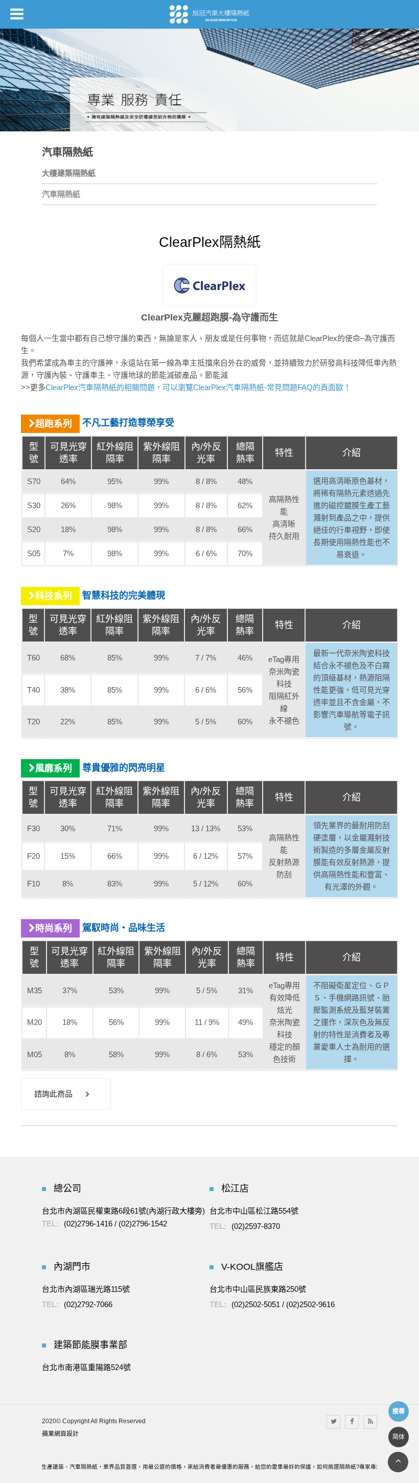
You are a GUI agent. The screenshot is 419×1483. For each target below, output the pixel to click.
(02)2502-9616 (310, 1304)
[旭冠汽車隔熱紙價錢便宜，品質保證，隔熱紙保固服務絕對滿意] (209, 14)
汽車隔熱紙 (61, 194)
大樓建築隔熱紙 (69, 173)
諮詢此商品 (53, 1093)
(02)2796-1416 (88, 1223)
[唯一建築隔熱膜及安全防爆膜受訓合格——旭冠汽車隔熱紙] (209, 79)
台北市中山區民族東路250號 (258, 1289)
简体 (398, 1437)
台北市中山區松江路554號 (254, 1210)
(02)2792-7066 (88, 1304)
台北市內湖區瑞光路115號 (86, 1289)
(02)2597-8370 (255, 1226)
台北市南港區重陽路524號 (86, 1367)
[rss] (370, 1422)
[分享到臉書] (352, 1422)
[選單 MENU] (17, 13)
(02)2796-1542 (143, 1223)
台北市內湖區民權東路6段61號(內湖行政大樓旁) (123, 1210)
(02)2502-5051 (255, 1304)
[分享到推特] (333, 1422)
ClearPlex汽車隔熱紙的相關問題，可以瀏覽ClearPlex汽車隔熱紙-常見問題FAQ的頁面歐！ (198, 387)
